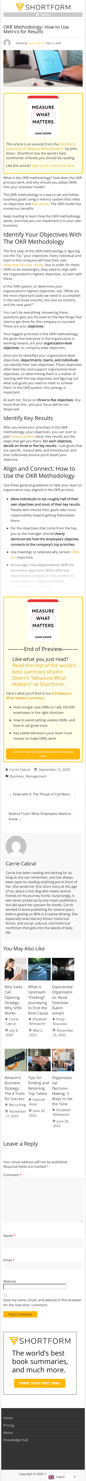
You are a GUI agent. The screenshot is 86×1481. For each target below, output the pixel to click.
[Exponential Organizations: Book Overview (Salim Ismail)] (63, 960)
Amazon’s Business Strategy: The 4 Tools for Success (15, 1088)
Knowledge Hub (15, 1440)
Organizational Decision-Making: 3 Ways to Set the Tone (62, 1090)
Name (9, 1235)
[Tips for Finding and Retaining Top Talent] (39, 1051)
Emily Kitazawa (60, 1021)
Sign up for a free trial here (53, 165)
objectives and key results (23, 264)
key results (40, 204)
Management (36, 776)
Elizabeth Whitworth (38, 1021)
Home (8, 1418)
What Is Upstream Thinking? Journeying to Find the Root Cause (38, 1000)
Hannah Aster (37, 1101)
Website (9, 1281)
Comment (12, 1175)
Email (9, 1260)
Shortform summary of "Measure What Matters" (41, 146)
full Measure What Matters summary (38, 695)
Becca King (17, 1104)
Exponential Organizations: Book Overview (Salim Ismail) (62, 1000)
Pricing (8, 1425)
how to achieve (23, 436)
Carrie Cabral (35, 43)
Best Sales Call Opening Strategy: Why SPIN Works (14, 1000)
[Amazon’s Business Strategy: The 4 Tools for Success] (16, 1051)
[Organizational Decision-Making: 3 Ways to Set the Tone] (63, 1051)
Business (17, 776)
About (8, 1432)
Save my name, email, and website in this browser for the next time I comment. (42, 1302)
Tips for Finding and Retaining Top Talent (38, 1085)
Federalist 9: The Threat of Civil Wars (39, 794)
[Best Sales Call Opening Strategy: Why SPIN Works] (16, 960)
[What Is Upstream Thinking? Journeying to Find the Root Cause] (39, 960)
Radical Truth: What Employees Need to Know (40, 816)
